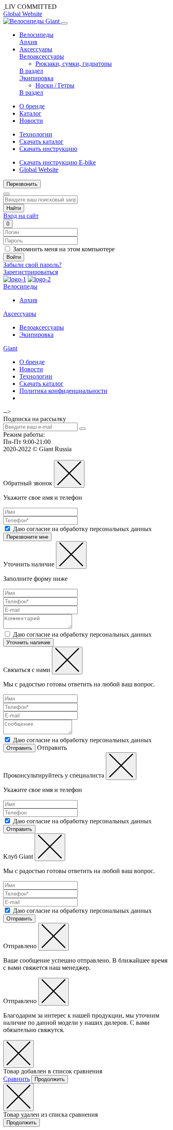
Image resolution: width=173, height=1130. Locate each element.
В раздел (31, 70)
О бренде (32, 106)
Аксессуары (35, 49)
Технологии (35, 134)
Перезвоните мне (27, 537)
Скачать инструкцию (48, 148)
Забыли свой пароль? (32, 264)
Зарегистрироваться (30, 272)
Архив (28, 42)
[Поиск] (6, 194)
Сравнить (16, 1078)
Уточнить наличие (28, 642)
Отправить (19, 748)
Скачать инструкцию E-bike (57, 162)
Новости (31, 120)
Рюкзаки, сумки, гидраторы (73, 63)
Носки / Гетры (54, 85)
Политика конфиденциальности (63, 390)
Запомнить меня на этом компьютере (64, 249)
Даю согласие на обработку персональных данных (82, 528)
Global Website (22, 13)
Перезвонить (21, 184)
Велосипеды (36, 34)
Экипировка (36, 78)
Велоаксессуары (41, 56)
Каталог (30, 113)
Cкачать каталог (41, 141)
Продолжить (50, 1079)
